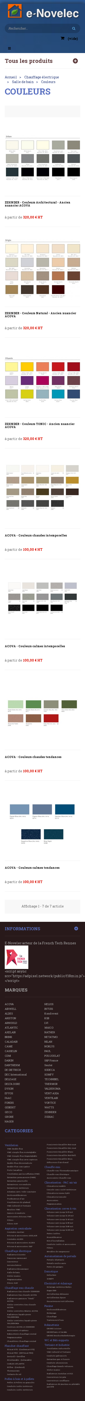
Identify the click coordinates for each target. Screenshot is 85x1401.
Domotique (51, 1271)
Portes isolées (53, 1233)
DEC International (16, 1074)
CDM (8, 1055)
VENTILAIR (51, 1098)
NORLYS (49, 1046)
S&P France (51, 1060)
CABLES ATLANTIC (16, 1364)
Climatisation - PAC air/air (60, 1182)
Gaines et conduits (16, 1213)
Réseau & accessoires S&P (19, 1246)
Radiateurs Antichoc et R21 (60, 1373)
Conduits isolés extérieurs (20, 1390)
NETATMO (51, 1037)
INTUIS (48, 1009)
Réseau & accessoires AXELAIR (22, 1235)
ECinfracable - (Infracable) (19, 1360)
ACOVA (9, 1004)
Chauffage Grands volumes (60, 1366)
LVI (46, 1023)
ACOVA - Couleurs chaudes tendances (33, 756)
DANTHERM (12, 1065)
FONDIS (9, 1102)
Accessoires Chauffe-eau (59, 1178)
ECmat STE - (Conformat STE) (20, 1349)
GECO (8, 1112)
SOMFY (49, 1074)
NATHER (49, 1032)
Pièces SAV (12, 1223)
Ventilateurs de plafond (18, 1202)
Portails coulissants (56, 1263)
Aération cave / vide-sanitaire (21, 1191)
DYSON (9, 1088)
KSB (46, 1018)
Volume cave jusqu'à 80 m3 (60, 1226)
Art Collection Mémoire (58, 1294)
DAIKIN (9, 1060)
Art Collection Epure (56, 1297)
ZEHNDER (50, 1112)
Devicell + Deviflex (16, 1356)
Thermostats (13, 1371)
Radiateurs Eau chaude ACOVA (22, 1295)
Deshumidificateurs (17, 1195)
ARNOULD (11, 1023)
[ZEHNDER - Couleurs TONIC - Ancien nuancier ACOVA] (42, 379)
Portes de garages (55, 1267)
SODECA (49, 1070)
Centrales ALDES (15, 1239)
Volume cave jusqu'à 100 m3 (60, 1230)
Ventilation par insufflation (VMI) (23, 1174)
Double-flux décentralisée (19, 1163)
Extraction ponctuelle (17, 1181)
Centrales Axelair (15, 1232)
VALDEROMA (52, 1088)
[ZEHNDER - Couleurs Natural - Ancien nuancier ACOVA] (42, 269)
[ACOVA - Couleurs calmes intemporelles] (42, 601)
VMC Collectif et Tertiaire (19, 1206)
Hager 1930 (51, 1290)
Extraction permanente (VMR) (21, 1177)
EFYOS (9, 1093)
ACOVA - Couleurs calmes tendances (32, 867)
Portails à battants (55, 1260)
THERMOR (51, 1084)
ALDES (9, 1013)
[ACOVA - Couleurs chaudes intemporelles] (42, 490)
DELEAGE (11, 1079)
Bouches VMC (13, 1209)
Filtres (10, 1220)
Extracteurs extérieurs (18, 1188)
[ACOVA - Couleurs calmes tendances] (42, 823)
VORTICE (50, 1102)
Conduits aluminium (57, 1363)
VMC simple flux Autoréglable (21, 1152)
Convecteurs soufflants (58, 1380)
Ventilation (11, 1145)
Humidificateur (54, 1237)
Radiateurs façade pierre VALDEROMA (19, 1315)
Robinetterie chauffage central (21, 1334)
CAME (9, 1046)
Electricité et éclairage (58, 1283)
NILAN (48, 1041)
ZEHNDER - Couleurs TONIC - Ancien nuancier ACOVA (39, 425)
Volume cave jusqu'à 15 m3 (60, 1212)
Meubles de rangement (58, 1251)
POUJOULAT (52, 1055)
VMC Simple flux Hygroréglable (22, 1156)
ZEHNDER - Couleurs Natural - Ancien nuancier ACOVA (40, 315)
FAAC (8, 1098)
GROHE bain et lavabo (57, 1332)
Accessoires (52, 1200)
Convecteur (12, 1261)
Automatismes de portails (60, 1256)
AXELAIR (10, 1032)
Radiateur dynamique (18, 1269)
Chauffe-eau (52, 1167)
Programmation (14, 1279)
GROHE (9, 1116)
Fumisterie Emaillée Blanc (60, 1152)
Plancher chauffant (17, 1345)
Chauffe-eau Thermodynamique (62, 1170)
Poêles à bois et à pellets (19, 1379)
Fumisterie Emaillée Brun (59, 1159)
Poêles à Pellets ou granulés (20, 1382)
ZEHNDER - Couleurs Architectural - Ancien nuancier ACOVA (37, 204)
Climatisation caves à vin (60, 1208)
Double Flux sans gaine (18, 1166)
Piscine (48, 1306)
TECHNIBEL (51, 1079)
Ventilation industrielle (58, 1348)
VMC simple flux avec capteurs (22, 1159)
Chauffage (52, 1316)
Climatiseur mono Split (58, 1193)
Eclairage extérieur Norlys (59, 1287)
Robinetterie (51, 1325)
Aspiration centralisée (18, 1228)
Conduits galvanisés (57, 1356)
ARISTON (10, 1018)
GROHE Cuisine (54, 1328)
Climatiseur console (56, 1197)
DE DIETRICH (13, 1070)
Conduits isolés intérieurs (20, 1386)
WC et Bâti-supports (56, 1340)
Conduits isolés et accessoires (61, 1244)
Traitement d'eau (55, 1320)
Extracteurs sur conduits (19, 1184)
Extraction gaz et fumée (58, 1359)
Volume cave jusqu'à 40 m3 (60, 1219)
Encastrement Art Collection (60, 1301)
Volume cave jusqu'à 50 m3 (60, 1223)
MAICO (48, 1027)
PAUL (47, 1051)
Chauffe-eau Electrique (58, 1174)
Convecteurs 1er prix (56, 1377)
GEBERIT (10, 1107)
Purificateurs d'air (15, 1199)
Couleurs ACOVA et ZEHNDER (21, 1327)
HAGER (9, 1121)
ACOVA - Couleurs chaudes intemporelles (36, 535)
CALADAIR (11, 1041)
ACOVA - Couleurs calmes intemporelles (35, 646)
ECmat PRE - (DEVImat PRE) (20, 1353)
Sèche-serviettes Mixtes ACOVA (22, 1311)
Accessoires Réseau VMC (19, 1216)
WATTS (49, 1107)
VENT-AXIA (51, 1093)
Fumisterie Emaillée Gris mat (61, 1148)
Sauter (48, 1065)
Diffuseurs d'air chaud (57, 1162)
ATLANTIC (11, 1027)
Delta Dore (51, 1275)
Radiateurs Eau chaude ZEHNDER (23, 1291)
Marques (16, 990)
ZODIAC (49, 1116)
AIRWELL (10, 1009)
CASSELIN (11, 1051)
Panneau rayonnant (17, 1258)
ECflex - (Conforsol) (16, 1367)
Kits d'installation (55, 1241)
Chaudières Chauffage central (21, 1341)
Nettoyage (51, 1313)
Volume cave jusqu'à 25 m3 (60, 1215)
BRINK (8, 1037)
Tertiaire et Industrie (56, 1345)
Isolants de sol (14, 1374)
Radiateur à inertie (16, 1254)
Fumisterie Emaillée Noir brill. (61, 1155)
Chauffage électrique (18, 1251)
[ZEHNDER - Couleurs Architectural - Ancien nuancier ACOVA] (42, 158)
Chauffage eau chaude (19, 1288)
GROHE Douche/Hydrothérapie (61, 1335)
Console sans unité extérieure (61, 1189)
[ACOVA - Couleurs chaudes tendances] (42, 712)
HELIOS (48, 1004)
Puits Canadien (14, 1170)
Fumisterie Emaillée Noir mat (61, 1144)
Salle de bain (13, 1272)
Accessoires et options (18, 1330)
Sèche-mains (14, 1276)
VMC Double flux (15, 1149)
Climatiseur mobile (56, 1186)
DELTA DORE (12, 1084)
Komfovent (51, 1013)
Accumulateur (14, 1265)
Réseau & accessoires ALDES (21, 1242)
